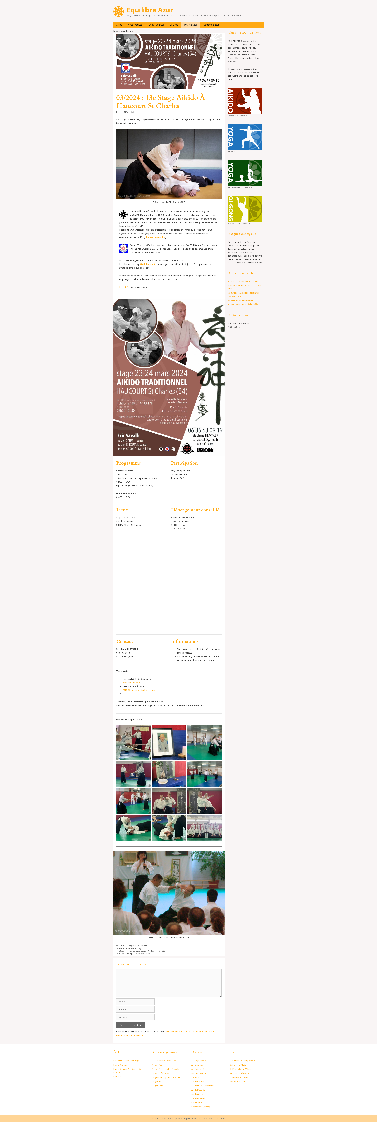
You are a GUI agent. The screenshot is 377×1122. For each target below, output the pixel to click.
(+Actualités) (190, 24)
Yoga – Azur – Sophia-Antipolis (165, 1069)
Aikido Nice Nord (198, 1094)
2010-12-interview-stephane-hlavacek (140, 690)
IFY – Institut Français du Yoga (126, 1060)
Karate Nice (196, 1102)
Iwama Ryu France (121, 1064)
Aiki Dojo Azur (197, 1064)
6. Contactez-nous (238, 1081)
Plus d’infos (124, 287)
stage (140, 948)
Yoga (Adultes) (135, 24)
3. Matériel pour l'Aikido (240, 1069)
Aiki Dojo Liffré (197, 1069)
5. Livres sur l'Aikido (239, 1077)
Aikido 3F (195, 1077)
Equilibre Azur (150, 9)
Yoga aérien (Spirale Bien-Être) (166, 1077)
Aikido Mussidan (198, 1090)
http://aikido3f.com (131, 682)
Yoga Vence (157, 1085)
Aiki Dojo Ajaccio (198, 1060)
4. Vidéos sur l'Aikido (239, 1073)
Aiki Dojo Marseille (199, 1073)
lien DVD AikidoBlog (155, 237)
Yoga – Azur (157, 1064)
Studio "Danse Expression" (164, 1060)
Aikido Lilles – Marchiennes (203, 1085)
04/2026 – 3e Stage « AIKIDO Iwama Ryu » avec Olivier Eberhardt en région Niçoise (245, 285)
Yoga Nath (157, 1081)
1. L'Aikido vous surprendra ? (243, 1060)
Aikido (119, 24)
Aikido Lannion (198, 1081)
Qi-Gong (174, 24)
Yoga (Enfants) (156, 24)
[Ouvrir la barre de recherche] (259, 25)
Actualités (123, 946)
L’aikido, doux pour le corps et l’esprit (135, 953)
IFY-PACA (117, 1076)
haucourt (123, 948)
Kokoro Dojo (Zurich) (200, 1106)
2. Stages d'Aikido (238, 1064)
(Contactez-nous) (211, 24)
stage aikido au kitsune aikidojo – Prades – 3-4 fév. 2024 (142, 951)
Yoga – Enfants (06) (160, 1073)
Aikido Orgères (198, 1098)
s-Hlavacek (132, 948)
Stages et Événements (137, 946)
